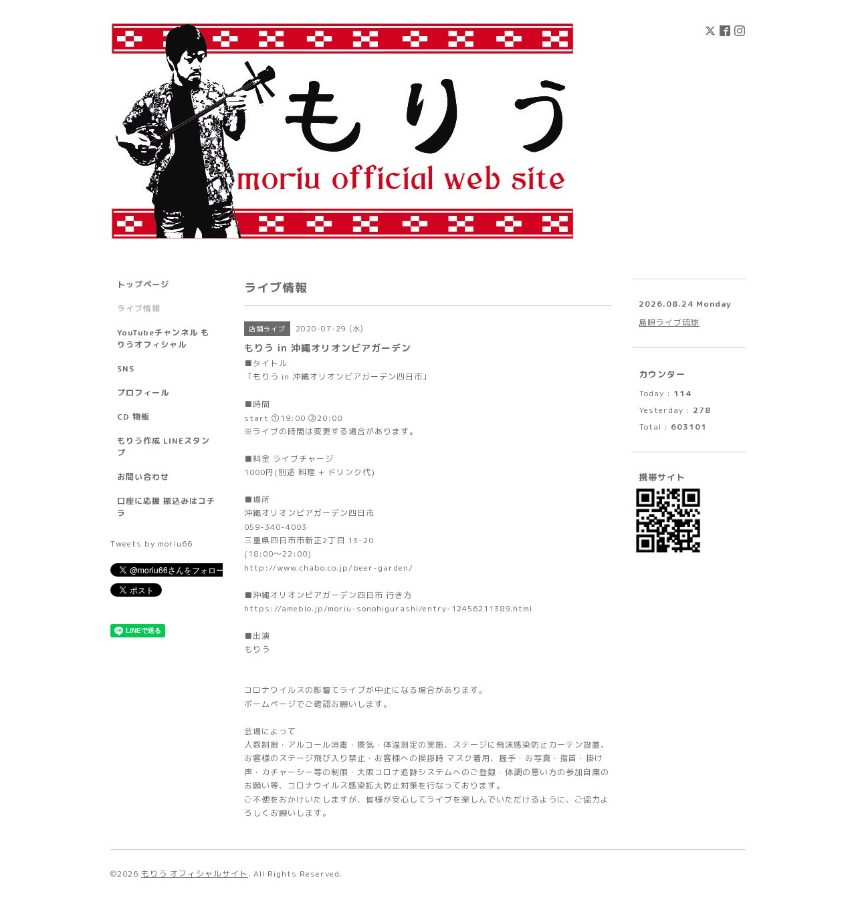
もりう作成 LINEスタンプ (163, 446)
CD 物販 (133, 416)
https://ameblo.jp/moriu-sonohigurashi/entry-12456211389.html (388, 608)
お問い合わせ (143, 476)
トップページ (143, 284)
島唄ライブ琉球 (669, 322)
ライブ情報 (138, 308)
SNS (125, 368)
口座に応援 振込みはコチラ (166, 506)
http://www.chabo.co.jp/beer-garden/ (328, 567)
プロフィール (143, 392)
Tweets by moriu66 (151, 543)
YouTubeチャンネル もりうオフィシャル (163, 338)
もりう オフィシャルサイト (194, 873)
